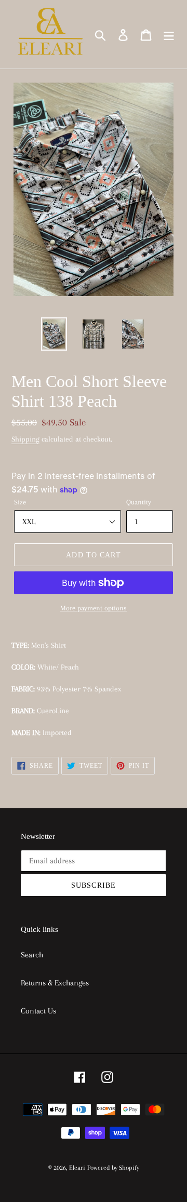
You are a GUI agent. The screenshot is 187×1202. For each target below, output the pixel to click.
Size (20, 502)
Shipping (25, 439)
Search (32, 954)
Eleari (77, 1167)
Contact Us (38, 1011)
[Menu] (168, 34)
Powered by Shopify (113, 1167)
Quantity (138, 502)
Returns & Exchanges (55, 982)
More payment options (93, 608)
